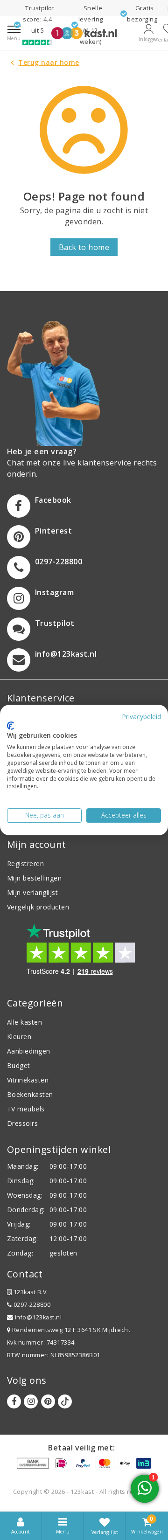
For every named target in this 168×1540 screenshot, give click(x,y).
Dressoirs (22, 1123)
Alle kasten (24, 1022)
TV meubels (26, 1108)
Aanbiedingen (28, 1051)
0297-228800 (31, 1305)
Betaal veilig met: (81, 1448)
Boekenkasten (30, 1094)
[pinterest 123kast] (48, 1401)
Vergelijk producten (38, 906)
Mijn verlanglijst (32, 892)
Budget (18, 1065)
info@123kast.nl (38, 1317)
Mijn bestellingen (34, 878)
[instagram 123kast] (31, 1401)
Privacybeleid (141, 716)
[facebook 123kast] (14, 1401)
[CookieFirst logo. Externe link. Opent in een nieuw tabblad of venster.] (10, 725)
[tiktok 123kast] (65, 1401)
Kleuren (19, 1036)
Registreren (25, 863)
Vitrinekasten (28, 1079)
